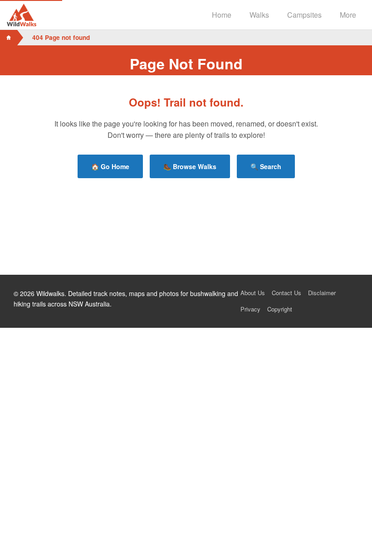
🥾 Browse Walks (189, 166)
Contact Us (286, 292)
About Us (252, 292)
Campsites (304, 15)
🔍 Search (265, 166)
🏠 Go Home (110, 166)
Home (221, 15)
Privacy (250, 309)
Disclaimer (322, 292)
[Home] (8, 37)
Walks (259, 15)
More (348, 15)
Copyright (279, 309)
